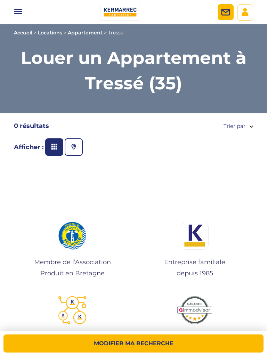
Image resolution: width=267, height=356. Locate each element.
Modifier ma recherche (133, 343)
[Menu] (18, 12)
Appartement (85, 33)
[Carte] (74, 147)
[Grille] (54, 147)
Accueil (23, 33)
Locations (50, 33)
